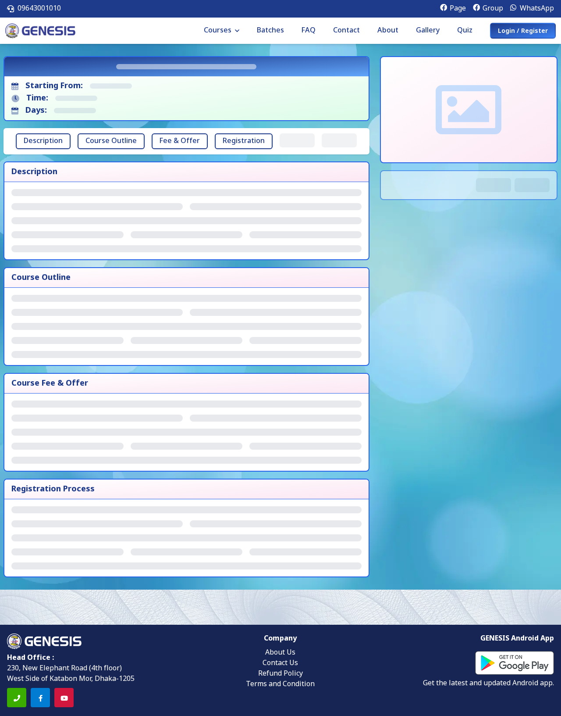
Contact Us (280, 663)
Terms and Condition (280, 684)
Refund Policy (280, 674)
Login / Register (523, 31)
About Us (280, 653)
